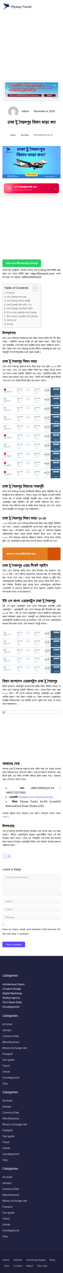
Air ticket (7, 1024)
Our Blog (25, 135)
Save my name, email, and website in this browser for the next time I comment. (31, 931)
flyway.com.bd (45, 797)
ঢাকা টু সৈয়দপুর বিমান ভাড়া (16, 297)
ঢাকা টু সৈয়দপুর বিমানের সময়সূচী (18, 300)
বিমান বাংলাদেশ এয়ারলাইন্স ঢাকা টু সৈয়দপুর (22, 316)
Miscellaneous (10, 1042)
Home (13, 135)
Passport (7, 1054)
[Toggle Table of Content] (34, 288)
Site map (42, 1266)
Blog (52, 1260)
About (29, 1266)
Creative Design (11, 988)
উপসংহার (10, 324)
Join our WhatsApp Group (22, 263)
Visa (5, 1083)
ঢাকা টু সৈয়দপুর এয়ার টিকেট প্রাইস (20, 308)
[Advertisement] (31, 44)
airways (6, 1030)
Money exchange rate (14, 1048)
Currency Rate (10, 1036)
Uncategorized (10, 1006)
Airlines (17, 1260)
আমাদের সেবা (11, 320)
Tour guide (8, 1059)
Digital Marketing (12, 993)
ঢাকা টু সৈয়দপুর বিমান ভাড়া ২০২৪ (19, 304)
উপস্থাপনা (10, 293)
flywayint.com (27, 797)
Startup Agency (11, 997)
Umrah (6, 1071)
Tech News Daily (12, 1002)
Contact (17, 1266)
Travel (6, 1065)
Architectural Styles (13, 984)
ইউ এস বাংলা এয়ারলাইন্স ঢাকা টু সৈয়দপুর (22, 312)
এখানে (4, 816)
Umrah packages (36, 1260)
